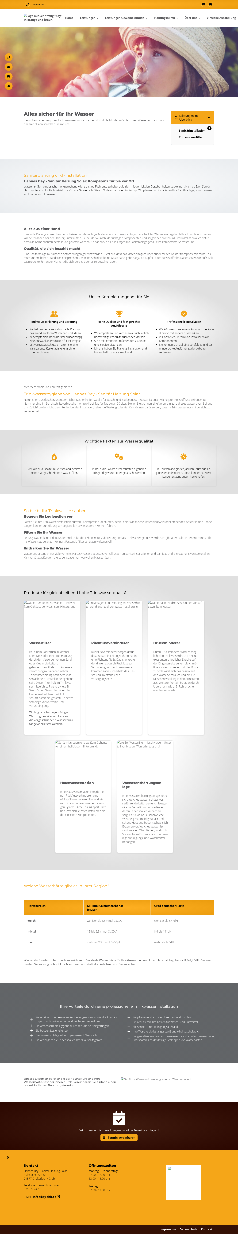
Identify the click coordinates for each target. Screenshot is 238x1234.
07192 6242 (38, 4)
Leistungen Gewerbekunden (124, 18)
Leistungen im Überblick (188, 117)
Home (69, 18)
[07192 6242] (9, 57)
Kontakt (206, 1229)
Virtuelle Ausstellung (221, 18)
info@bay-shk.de (44, 1197)
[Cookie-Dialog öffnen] (7, 1157)
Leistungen (87, 18)
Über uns (191, 18)
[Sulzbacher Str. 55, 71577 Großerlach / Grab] (210, 4)
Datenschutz (188, 1229)
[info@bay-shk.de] (203, 4)
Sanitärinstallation (192, 130)
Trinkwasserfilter (191, 137)
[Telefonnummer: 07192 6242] (27, 4)
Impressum (168, 1229)
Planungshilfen (164, 18)
